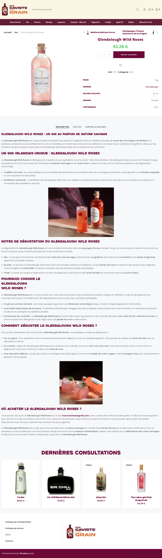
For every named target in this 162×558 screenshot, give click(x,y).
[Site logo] (14, 9)
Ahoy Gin (101, 497)
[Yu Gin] (20, 478)
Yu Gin (20, 497)
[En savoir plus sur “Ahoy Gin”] (107, 490)
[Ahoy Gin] (101, 478)
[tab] (62, 126)
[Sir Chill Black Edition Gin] (61, 478)
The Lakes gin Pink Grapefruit (141, 499)
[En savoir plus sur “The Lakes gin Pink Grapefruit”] (147, 490)
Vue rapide (20, 490)
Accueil (7, 32)
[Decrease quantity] (99, 54)
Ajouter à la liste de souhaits (120, 65)
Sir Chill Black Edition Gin (61, 497)
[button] (27, 490)
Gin (16, 32)
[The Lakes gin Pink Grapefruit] (141, 478)
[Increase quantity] (109, 54)
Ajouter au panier (129, 54)
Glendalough (152, 86)
